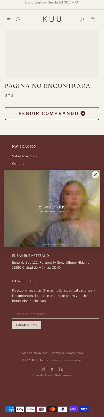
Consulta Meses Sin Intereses (51, 375)
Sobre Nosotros (24, 156)
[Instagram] (43, 369)
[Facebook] (52, 369)
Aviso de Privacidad (34, 353)
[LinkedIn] (61, 369)
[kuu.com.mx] (52, 19)
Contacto (19, 164)
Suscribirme (26, 324)
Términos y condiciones (67, 353)
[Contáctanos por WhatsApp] (93, 405)
